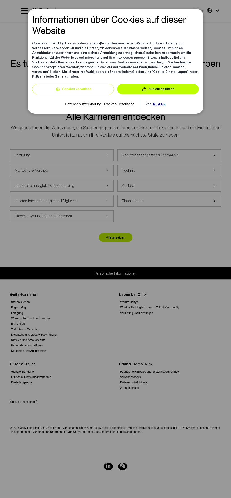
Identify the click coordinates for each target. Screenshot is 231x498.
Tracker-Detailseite (118, 104)
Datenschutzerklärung (83, 104)
